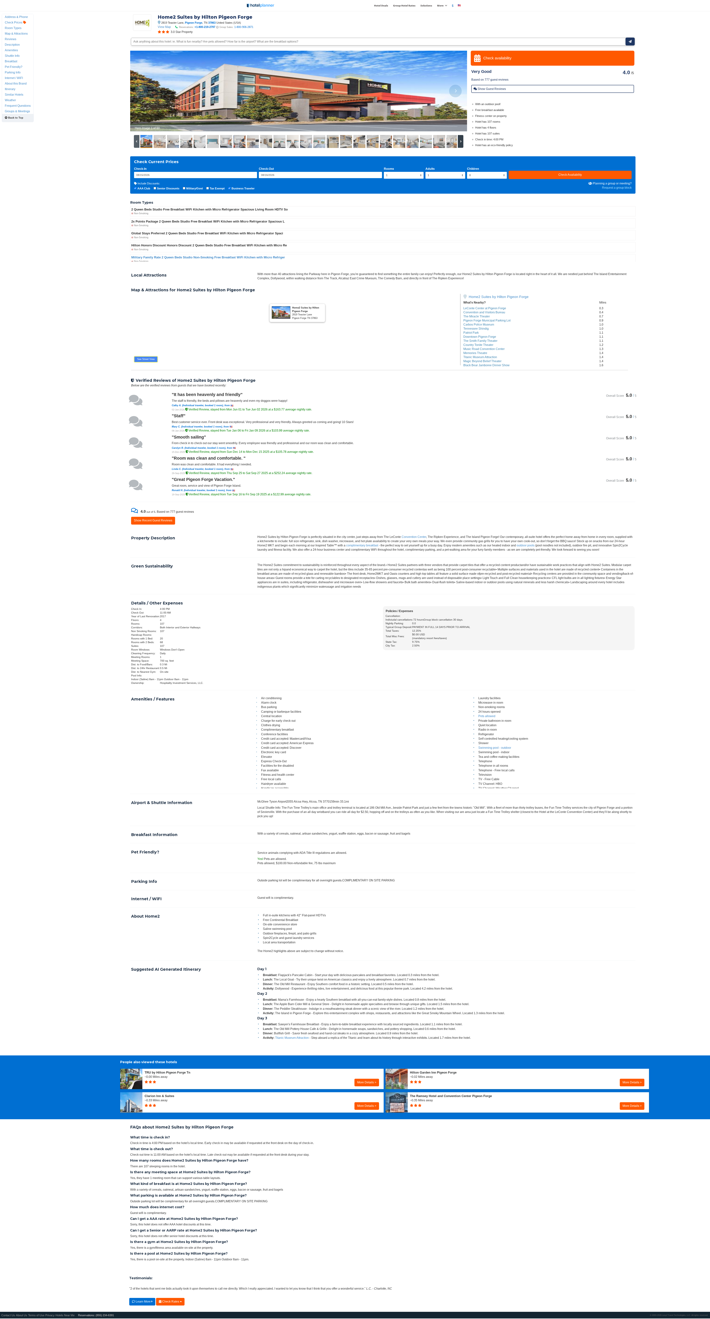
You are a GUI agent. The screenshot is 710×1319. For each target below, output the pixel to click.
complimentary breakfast (362, 545)
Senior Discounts (168, 188)
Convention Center (414, 536)
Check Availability (570, 174)
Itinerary (10, 89)
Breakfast (11, 61)
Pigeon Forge (193, 22)
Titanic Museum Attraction (480, 357)
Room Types (13, 28)
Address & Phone (16, 16)
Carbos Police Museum (478, 324)
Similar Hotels (14, 94)
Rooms (389, 168)
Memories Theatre (475, 353)
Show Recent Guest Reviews (153, 520)
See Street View (146, 359)
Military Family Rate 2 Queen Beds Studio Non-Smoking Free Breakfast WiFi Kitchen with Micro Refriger (208, 257)
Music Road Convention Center (484, 349)
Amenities (11, 50)
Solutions (426, 5)
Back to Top (15, 117)
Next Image (455, 91)
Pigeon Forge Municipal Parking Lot (486, 320)
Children (473, 168)
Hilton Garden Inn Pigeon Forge (433, 1072)
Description (12, 44)
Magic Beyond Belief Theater (482, 361)
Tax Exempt (217, 188)
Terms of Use (36, 1315)
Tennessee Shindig (476, 328)
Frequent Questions (18, 105)
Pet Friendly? (13, 66)
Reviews (10, 39)
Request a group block (617, 187)
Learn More (143, 1301)
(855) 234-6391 (105, 1315)
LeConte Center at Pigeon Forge (484, 308)
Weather (10, 100)
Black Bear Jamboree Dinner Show (486, 365)
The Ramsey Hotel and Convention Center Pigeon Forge (451, 1096)
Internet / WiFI (14, 78)
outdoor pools (526, 545)
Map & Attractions (16, 33)
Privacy (50, 1315)
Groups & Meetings (17, 111)
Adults (430, 168)
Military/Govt (194, 188)
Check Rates (170, 1301)
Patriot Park (471, 332)
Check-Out (266, 168)
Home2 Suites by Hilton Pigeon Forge (499, 297)
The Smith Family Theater (480, 340)
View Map (164, 26)
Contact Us (8, 1315)
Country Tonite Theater (478, 344)
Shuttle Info (12, 55)
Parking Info (13, 72)
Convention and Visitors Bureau (484, 312)
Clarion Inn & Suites (159, 1096)
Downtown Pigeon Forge (479, 336)
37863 (212, 22)
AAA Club (143, 188)
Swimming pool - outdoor (494, 747)
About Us (21, 1315)
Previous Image (142, 91)
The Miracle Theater (476, 316)
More (440, 5)
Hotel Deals (381, 5)
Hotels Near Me (65, 1315)
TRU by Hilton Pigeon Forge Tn (167, 1072)
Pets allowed (486, 716)
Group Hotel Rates (404, 5)
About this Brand (16, 83)
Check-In (140, 168)
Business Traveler (243, 188)
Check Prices (14, 22)
